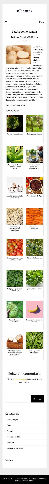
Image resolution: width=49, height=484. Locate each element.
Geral (9, 425)
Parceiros (9, 460)
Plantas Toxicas (13, 437)
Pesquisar (37, 399)
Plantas (10, 431)
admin (24, 40)
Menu (41, 22)
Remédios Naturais (15, 448)
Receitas (10, 442)
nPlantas (24, 11)
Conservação (12, 419)
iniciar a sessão (20, 379)
